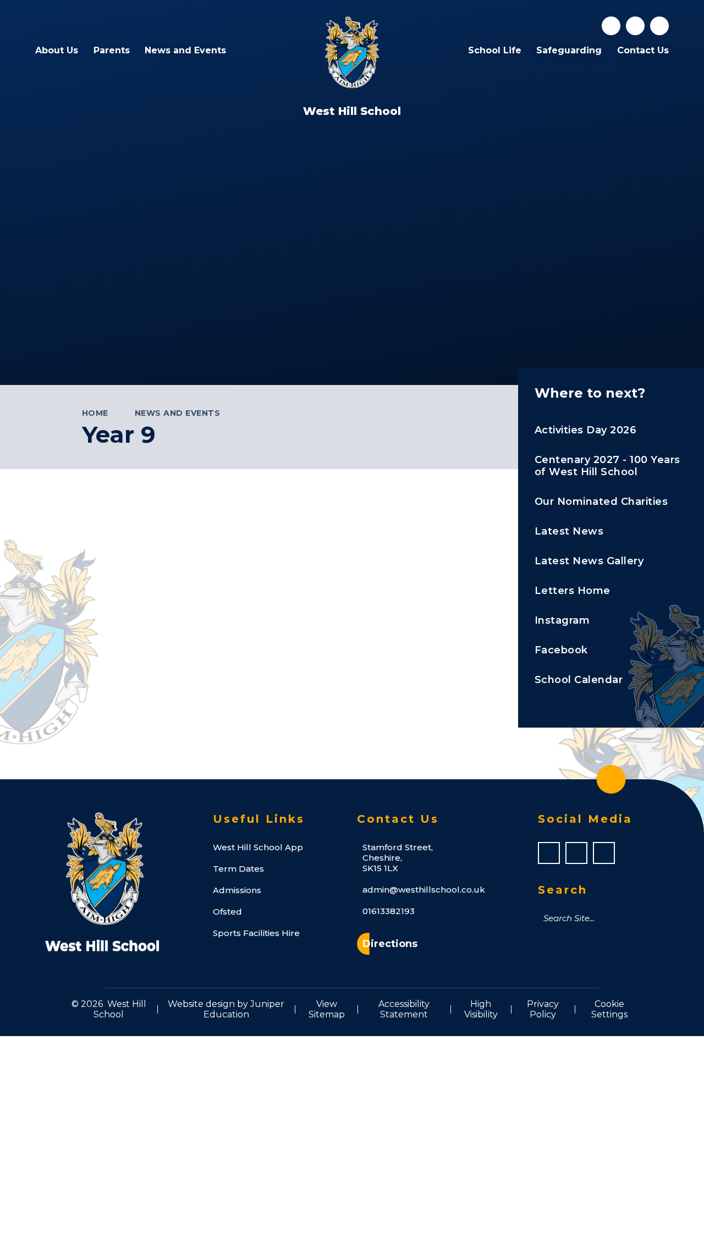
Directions (389, 944)
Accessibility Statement (404, 1009)
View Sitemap (327, 1009)
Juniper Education (244, 1009)
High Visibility (481, 1009)
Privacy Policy (543, 1009)
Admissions (237, 890)
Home (95, 413)
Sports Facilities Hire (256, 933)
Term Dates (238, 868)
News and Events (178, 413)
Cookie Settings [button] (609, 1009)
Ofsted (227, 911)
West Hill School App (258, 847)
